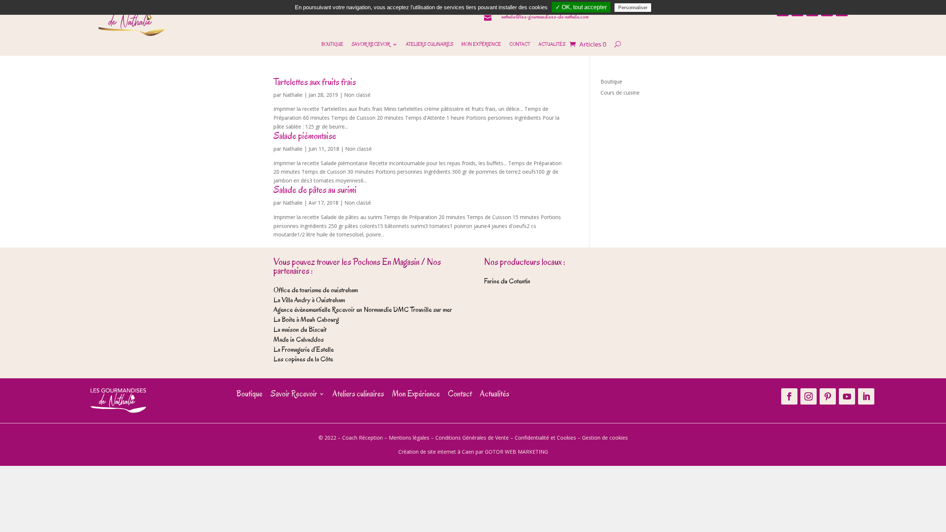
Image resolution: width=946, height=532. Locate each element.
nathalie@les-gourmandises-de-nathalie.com (545, 16)
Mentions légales (409, 437)
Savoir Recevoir (370, 45)
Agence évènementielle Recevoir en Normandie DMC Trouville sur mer (362, 309)
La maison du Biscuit (299, 329)
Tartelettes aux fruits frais (314, 82)
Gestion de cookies (605, 437)
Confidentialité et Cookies (545, 437)
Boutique (332, 45)
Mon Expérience (481, 45)
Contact (519, 45)
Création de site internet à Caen (436, 451)
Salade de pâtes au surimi (315, 190)
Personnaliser (632, 7)
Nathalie (293, 94)
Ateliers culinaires (429, 45)
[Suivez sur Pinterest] (828, 396)
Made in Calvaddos (298, 339)
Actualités (551, 45)
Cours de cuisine (620, 92)
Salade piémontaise (304, 136)
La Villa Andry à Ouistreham (309, 300)
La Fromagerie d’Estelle (303, 349)
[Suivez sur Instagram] (808, 396)
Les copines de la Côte (303, 359)
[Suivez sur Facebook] (789, 396)
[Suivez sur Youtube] (847, 396)
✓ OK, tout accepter (581, 7)
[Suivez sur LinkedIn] (866, 396)
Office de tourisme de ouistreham (315, 290)
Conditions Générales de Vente (472, 437)
